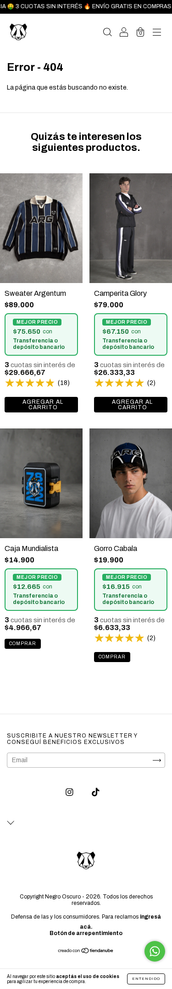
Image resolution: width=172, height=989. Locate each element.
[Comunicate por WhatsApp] (154, 951)
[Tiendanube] (86, 951)
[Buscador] (107, 33)
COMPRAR (41, 404)
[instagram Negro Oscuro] (70, 792)
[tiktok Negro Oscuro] (96, 792)
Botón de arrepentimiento (86, 933)
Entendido (146, 979)
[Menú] (156, 33)
